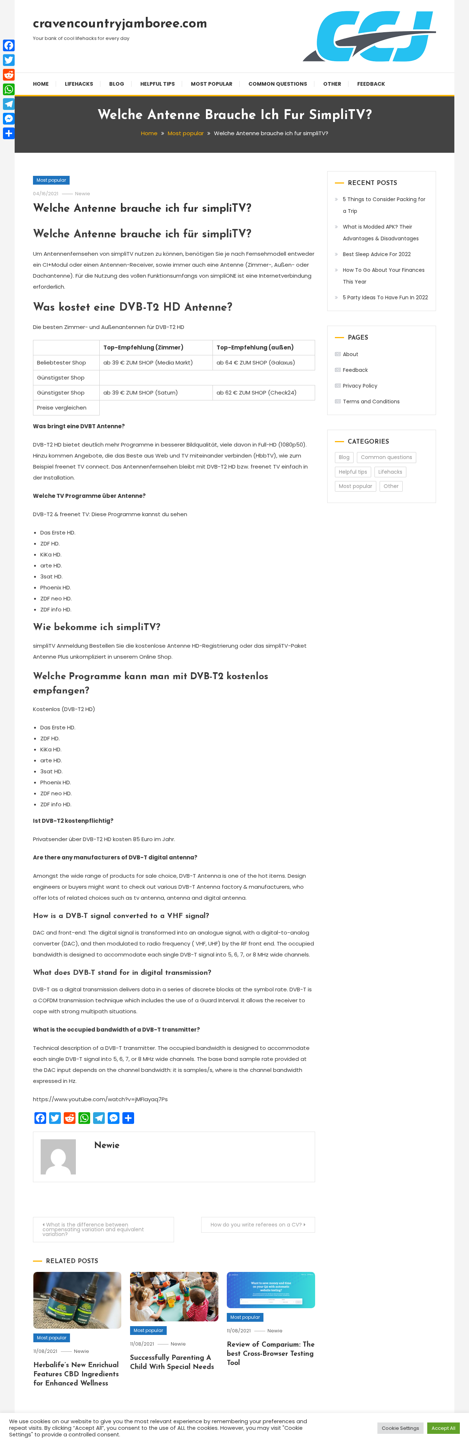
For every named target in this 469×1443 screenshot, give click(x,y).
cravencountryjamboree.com (120, 24)
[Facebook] (8, 45)
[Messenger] (8, 118)
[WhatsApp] (8, 89)
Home (41, 84)
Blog (116, 84)
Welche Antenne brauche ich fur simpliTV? (142, 209)
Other (332, 84)
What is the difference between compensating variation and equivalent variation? (93, 1229)
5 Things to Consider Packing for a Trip (384, 205)
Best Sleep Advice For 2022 (377, 254)
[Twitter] (8, 60)
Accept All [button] (443, 1428)
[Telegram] (8, 104)
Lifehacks (79, 84)
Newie (82, 193)
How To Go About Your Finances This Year (384, 275)
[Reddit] (8, 74)
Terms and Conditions (371, 401)
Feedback (371, 84)
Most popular (211, 84)
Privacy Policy (360, 385)
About (350, 354)
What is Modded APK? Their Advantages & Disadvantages (381, 232)
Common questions (277, 84)
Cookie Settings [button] (400, 1428)
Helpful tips (157, 84)
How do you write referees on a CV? (256, 1224)
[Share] (8, 133)
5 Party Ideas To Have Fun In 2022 (385, 297)
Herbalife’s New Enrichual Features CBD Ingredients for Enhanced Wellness (76, 1374)
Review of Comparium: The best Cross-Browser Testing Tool (271, 1354)
